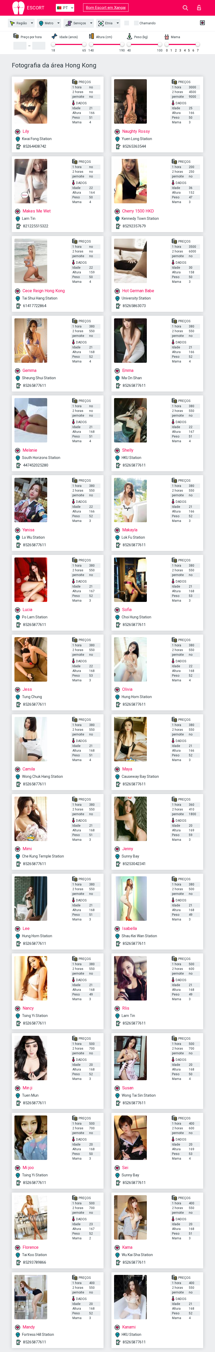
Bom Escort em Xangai (106, 7)
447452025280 (35, 465)
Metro (48, 23)
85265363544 (134, 146)
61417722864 (34, 305)
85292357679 (134, 226)
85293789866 (34, 1262)
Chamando (147, 23)
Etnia (108, 23)
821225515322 (35, 226)
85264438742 (34, 146)
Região (21, 23)
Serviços (79, 23)
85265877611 (34, 385)
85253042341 (134, 863)
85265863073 (134, 305)
